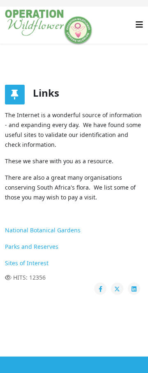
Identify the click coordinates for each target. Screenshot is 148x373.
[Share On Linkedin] (134, 289)
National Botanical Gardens (43, 230)
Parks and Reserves (31, 246)
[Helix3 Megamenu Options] (139, 24)
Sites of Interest (27, 263)
